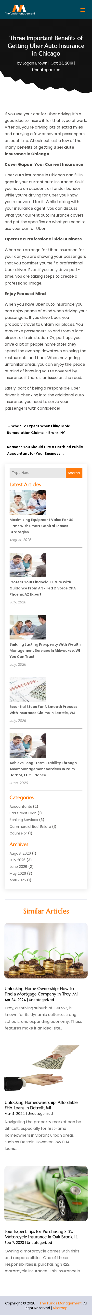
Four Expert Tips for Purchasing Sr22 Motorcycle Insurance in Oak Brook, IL (41, 1234)
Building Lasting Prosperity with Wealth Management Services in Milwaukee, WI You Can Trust (45, 650)
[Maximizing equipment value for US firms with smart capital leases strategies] (28, 503)
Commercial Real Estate (30, 826)
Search (74, 472)
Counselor (18, 833)
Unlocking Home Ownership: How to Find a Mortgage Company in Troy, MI (41, 991)
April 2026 (18, 880)
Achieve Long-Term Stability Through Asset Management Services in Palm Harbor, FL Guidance (43, 769)
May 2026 (18, 873)
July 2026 (18, 860)
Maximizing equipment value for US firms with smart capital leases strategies (41, 525)
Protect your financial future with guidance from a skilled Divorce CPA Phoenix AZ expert (43, 588)
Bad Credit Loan (23, 813)
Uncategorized (46, 70)
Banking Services (24, 819)
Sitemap (60, 1307)
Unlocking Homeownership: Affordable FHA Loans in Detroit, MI (41, 1105)
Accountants (21, 806)
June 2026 (18, 866)
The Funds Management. (60, 1303)
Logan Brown (35, 63)
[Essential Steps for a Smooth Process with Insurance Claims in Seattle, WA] (28, 690)
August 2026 (20, 853)
